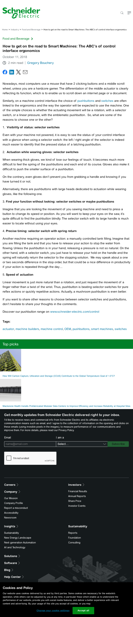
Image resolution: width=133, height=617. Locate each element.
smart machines (102, 329)
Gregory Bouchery (40, 62)
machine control (52, 329)
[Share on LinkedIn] (11, 73)
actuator (8, 329)
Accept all (83, 610)
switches (107, 100)
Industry (15, 29)
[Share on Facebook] (5, 73)
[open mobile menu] (129, 13)
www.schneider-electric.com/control (74, 311)
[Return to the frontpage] (20, 13)
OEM (67, 329)
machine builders (27, 329)
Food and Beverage (31, 29)
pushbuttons (85, 100)
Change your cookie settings (53, 610)
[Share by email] (25, 73)
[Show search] (122, 13)
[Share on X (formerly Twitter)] (18, 73)
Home (5, 29)
